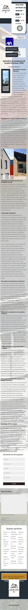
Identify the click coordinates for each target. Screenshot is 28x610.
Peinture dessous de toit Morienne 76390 (6, 561)
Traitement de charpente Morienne (13, 545)
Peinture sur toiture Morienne (7, 534)
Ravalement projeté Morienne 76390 (14, 555)
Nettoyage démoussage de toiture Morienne (14, 535)
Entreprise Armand (14, 605)
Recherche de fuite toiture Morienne (21, 560)
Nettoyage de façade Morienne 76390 (21, 550)
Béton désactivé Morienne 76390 (6, 543)
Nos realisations (12, 49)
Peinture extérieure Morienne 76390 (21, 541)
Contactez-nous (12, 55)
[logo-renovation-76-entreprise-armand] (14, 588)
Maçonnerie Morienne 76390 (7, 551)
